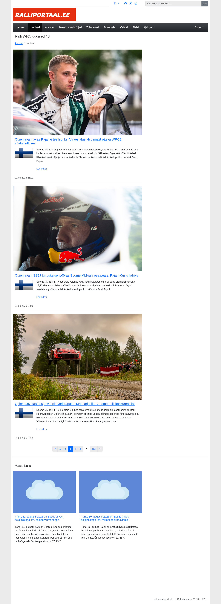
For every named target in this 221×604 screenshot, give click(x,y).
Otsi (205, 3)
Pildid (135, 27)
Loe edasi (41, 168)
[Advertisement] (143, 14)
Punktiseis (109, 27)
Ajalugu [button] (147, 27)
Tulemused (92, 27)
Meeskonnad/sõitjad (70, 27)
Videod (124, 27)
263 (94, 449)
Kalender (49, 27)
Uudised (35, 27)
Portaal (19, 43)
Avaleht (21, 27)
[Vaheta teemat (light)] (116, 3)
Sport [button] (198, 27)
